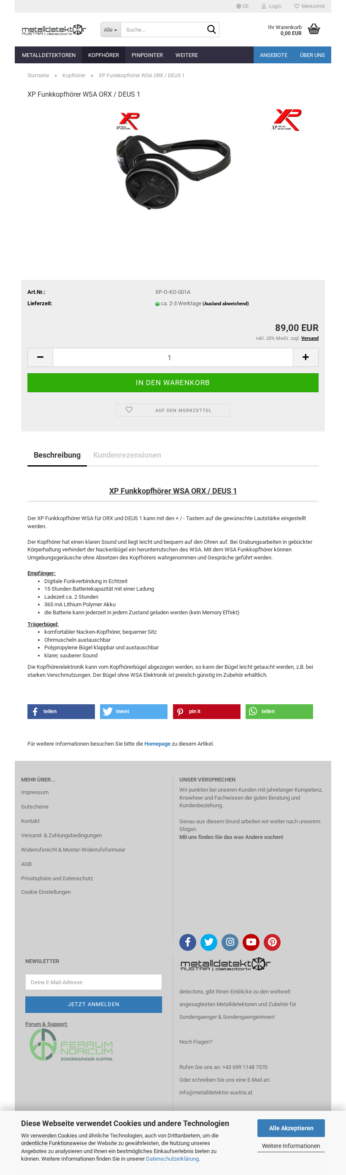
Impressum (35, 792)
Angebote (273, 55)
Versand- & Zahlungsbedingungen (61, 835)
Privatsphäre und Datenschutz (57, 878)
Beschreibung (57, 454)
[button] (242, 6)
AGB (26, 864)
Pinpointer (147, 55)
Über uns (312, 55)
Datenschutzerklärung (172, 1159)
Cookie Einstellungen (46, 892)
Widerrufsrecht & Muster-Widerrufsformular (73, 850)
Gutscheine (35, 806)
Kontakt (30, 821)
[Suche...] (211, 30)
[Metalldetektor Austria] (54, 29)
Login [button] (273, 6)
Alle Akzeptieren (291, 1128)
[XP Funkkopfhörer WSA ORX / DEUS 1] (173, 170)
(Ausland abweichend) (226, 304)
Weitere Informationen (291, 1145)
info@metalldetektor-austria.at (215, 1092)
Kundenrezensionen (127, 454)
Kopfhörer (103, 55)
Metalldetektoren (49, 55)
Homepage (157, 744)
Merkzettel (312, 6)
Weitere (187, 55)
